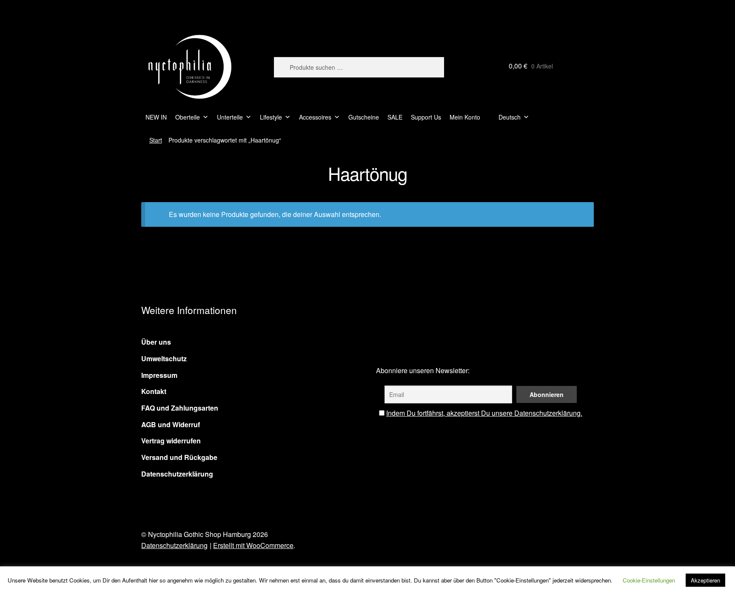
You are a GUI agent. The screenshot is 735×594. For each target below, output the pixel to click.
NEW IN (156, 117)
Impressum (159, 375)
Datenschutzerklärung (177, 474)
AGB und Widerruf (170, 424)
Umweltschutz (164, 358)
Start (155, 140)
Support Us (426, 117)
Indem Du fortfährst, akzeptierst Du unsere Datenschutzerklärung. (484, 413)
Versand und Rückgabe (179, 457)
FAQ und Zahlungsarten (179, 408)
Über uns (156, 342)
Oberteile (187, 117)
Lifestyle (271, 117)
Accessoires (315, 117)
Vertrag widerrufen (171, 441)
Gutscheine (363, 117)
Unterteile (230, 117)
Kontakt (153, 391)
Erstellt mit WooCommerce (253, 545)
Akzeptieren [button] (705, 580)
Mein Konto (465, 117)
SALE (394, 117)
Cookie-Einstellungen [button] (649, 580)
